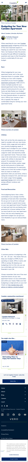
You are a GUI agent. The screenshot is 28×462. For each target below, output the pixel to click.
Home (3, 388)
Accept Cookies (14, 459)
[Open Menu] (2, 2)
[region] (14, 451)
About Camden (5, 33)
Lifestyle (13, 33)
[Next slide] (22, 307)
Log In (3, 402)
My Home (20, 33)
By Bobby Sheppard (12, 37)
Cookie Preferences (14, 454)
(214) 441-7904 (6, 320)
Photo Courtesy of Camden (10, 130)
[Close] (26, 441)
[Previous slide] (2, 307)
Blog (2, 395)
